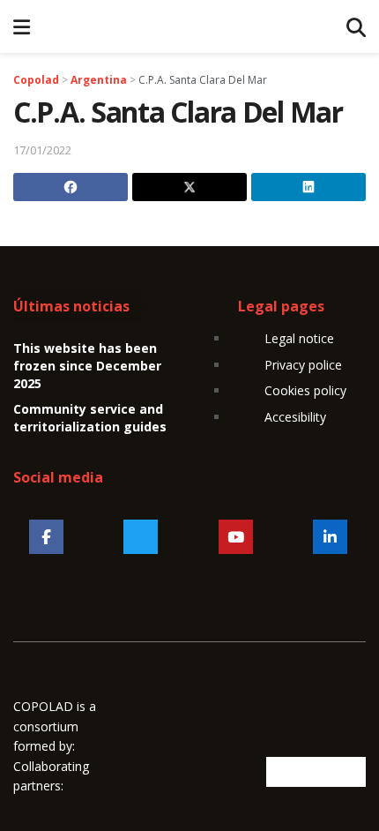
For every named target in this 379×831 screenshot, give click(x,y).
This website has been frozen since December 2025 (87, 365)
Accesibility (295, 416)
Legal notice (299, 338)
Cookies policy (305, 390)
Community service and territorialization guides (90, 418)
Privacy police (303, 364)
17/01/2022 (42, 150)
